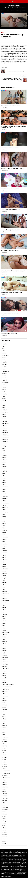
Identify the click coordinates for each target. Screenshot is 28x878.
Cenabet (5, 441)
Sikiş (4, 723)
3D (4, 346)
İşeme (4, 571)
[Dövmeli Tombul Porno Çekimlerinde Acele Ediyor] (14, 159)
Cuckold (5, 455)
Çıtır (4, 450)
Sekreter (5, 709)
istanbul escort (22, 874)
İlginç (4, 566)
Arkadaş (5, 394)
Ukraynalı (5, 784)
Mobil (4, 643)
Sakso (4, 703)
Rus (4, 698)
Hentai (4, 555)
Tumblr (5, 764)
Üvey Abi (5, 793)
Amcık (4, 375)
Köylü (4, 612)
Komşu (5, 598)
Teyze (4, 748)
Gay (4, 514)
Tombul (5, 752)
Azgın (4, 405)
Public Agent (6, 689)
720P (4, 353)
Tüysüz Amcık (6, 777)
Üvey (4, 791)
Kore (4, 605)
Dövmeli (5, 471)
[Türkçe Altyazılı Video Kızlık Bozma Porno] (14, 200)
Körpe (4, 609)
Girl (4, 519)
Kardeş (4, 582)
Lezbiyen (5, 621)
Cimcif (4, 446)
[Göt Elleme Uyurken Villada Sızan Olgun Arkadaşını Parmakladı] (14, 262)
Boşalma (5, 425)
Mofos (4, 646)
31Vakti (4, 344)
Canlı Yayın (5, 439)
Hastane (5, 546)
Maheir (4, 628)
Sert (4, 712)
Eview (4, 489)
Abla (4, 357)
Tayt (4, 743)
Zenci (4, 841)
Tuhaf (4, 762)
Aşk (4, 396)
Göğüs (4, 525)
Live (4, 625)
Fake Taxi (5, 496)
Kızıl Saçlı (5, 591)
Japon (4, 578)
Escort (4, 482)
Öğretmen (5, 657)
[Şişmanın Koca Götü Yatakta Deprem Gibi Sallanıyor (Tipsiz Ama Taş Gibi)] (14, 117)
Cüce (4, 453)
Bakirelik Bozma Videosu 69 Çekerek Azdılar (11, 292)
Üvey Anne (5, 796)
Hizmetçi (5, 559)
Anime (4, 385)
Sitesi (4, 727)
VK (3, 805)
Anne (4, 387)
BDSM (4, 419)
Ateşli (4, 400)
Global (4, 523)
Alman (4, 366)
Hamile (5, 539)
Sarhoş (4, 705)
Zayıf (4, 839)
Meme (4, 637)
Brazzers (5, 428)
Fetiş (4, 500)
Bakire (4, 407)
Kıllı (4, 589)
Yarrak (4, 816)
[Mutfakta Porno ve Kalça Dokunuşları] (14, 139)
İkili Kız (4, 564)
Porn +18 (5, 673)
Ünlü (4, 789)
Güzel (4, 534)
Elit (4, 475)
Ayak (4, 403)
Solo (4, 730)
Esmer (4, 484)
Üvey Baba (5, 798)
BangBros (5, 412)
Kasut (4, 584)
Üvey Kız (5, 800)
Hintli (4, 557)
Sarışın (4, 707)
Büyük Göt (5, 432)
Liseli (4, 623)
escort (7, 874)
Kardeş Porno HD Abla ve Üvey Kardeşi (15, 71)
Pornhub (5, 678)
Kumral (5, 614)
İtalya (4, 575)
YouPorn (5, 834)
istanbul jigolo (16, 873)
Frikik (4, 509)
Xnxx (4, 812)
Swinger (5, 741)
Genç (4, 516)
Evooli (4, 494)
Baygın (4, 416)
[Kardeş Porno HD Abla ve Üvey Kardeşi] (3, 71)
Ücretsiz (5, 782)
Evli (4, 491)
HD (4, 548)
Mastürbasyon (6, 632)
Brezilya (5, 430)
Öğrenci (5, 655)
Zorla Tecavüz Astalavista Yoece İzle (9, 189)
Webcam (5, 807)
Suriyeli (5, 739)
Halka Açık (5, 537)
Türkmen (5, 775)
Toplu (4, 755)
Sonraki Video (24, 76)
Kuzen (4, 616)
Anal (4, 378)
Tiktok (4, 750)
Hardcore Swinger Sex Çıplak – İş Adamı (10, 105)
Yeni (4, 823)
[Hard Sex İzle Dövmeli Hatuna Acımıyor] (14, 241)
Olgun (4, 659)
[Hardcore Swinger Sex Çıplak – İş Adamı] (14, 97)
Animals (5, 380)
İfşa (4, 562)
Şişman (5, 725)
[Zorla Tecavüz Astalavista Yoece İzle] (14, 180)
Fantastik (5, 498)
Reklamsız (5, 693)
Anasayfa (3, 11)
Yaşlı (4, 818)
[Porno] (14, 1)
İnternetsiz (5, 568)
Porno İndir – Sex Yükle (8, 684)
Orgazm (5, 666)
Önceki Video (4, 67)
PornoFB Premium (7, 687)
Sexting (5, 718)
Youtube (5, 837)
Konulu (4, 603)
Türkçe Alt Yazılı (6, 771)
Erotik (4, 480)
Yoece (4, 830)
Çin (4, 448)
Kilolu (4, 587)
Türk (4, 768)
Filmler (4, 505)
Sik (4, 721)
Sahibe (4, 700)
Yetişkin (5, 827)
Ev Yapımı (5, 487)
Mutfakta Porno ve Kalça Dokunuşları (10, 148)
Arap (4, 391)
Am (4, 369)
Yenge (4, 821)
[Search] (26, 1)
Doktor (4, 469)
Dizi (4, 464)
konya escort (8, 876)
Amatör (5, 373)
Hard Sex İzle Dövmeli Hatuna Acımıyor (10, 250)
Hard (8, 11)
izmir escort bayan (4, 873)
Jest (4, 580)
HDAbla (5, 550)
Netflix (4, 648)
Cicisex (5, 444)
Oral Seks (5, 664)
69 (4, 350)
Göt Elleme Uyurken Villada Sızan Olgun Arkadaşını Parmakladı (13, 271)
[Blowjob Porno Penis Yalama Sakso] (14, 324)
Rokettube (5, 696)
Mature (5, 634)
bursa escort (3, 874)
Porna (4, 675)
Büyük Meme (6, 434)
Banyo (4, 414)
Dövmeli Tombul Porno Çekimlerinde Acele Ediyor (12, 168)
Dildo (4, 462)
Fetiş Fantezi (6, 503)
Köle (4, 596)
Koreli (4, 607)
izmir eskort (11, 873)
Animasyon (5, 382)
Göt (4, 528)
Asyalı (4, 398)
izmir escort (24, 872)
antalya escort (22, 873)
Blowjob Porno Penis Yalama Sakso (9, 333)
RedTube (5, 691)
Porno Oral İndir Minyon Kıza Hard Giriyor (10, 230)
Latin (4, 618)
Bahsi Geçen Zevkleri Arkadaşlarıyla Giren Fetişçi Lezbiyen (14, 7)
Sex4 (4, 716)
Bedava (5, 421)
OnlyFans (5, 662)
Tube (4, 759)
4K (4, 348)
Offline (5, 650)
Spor (4, 732)
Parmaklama (6, 668)
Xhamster (5, 809)
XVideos (5, 814)
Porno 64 (5, 682)
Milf (4, 639)
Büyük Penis (6, 437)
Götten (5, 530)
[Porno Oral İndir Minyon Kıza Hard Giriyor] (14, 221)
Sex (4, 714)
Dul (4, 473)
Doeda (4, 466)
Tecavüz (5, 746)
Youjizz (4, 832)
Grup (4, 532)
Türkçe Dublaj (6, 773)
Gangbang (5, 512)
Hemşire (5, 553)
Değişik (5, 459)
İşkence (5, 573)
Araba (4, 389)
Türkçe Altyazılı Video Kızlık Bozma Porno (10, 209)
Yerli (4, 825)
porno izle (19, 872)
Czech (4, 457)
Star (4, 734)
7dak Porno (5, 355)
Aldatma (5, 364)
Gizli (4, 521)
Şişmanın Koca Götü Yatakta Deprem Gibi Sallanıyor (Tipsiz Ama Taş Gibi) (13, 127)
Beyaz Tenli (5, 423)
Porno (4, 680)
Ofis (4, 653)
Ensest (4, 478)
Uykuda (5, 802)
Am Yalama (6, 371)
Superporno (6, 737)
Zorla (4, 843)
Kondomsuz (6, 600)
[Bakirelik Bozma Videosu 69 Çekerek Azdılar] (14, 283)
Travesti (5, 757)
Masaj (4, 630)
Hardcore (5, 544)
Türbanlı (5, 766)
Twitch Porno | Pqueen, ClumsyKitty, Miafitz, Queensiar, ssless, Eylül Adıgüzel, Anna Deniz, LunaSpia (11, 80)
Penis (4, 671)
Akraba (5, 362)
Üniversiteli (5, 787)
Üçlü (4, 780)
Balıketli (5, 410)
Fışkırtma (5, 507)
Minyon (5, 641)
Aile (4, 360)
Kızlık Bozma (6, 593)
